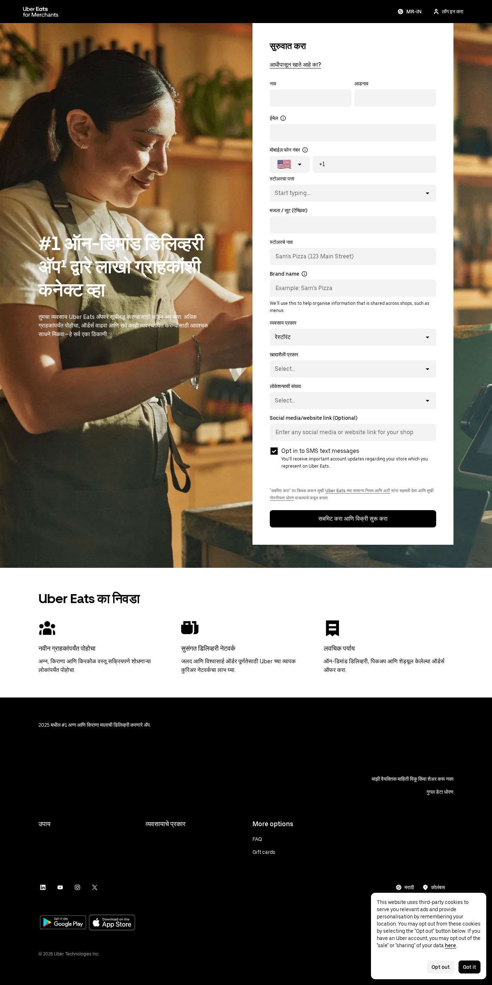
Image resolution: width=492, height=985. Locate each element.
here (450, 945)
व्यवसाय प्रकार (283, 323)
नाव (273, 83)
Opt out (440, 967)
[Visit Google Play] (63, 923)
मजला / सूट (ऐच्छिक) (288, 210)
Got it (469, 967)
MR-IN (414, 11)
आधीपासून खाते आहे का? (295, 64)
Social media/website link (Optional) (313, 418)
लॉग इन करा (452, 11)
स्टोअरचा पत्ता (282, 179)
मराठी (409, 887)
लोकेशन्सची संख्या (285, 386)
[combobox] (274, 193)
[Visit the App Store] (112, 923)
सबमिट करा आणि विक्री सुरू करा (353, 518)
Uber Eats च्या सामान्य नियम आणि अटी (357, 490)
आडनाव (361, 83)
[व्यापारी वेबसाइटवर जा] (40, 11)
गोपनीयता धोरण (282, 497)
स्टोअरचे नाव (281, 242)
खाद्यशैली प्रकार (284, 354)
